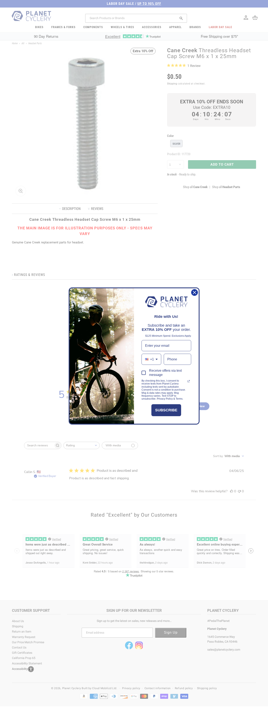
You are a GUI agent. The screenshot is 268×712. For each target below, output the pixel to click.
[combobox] (151, 359)
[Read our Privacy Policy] (188, 381)
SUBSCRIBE (166, 410)
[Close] (194, 292)
